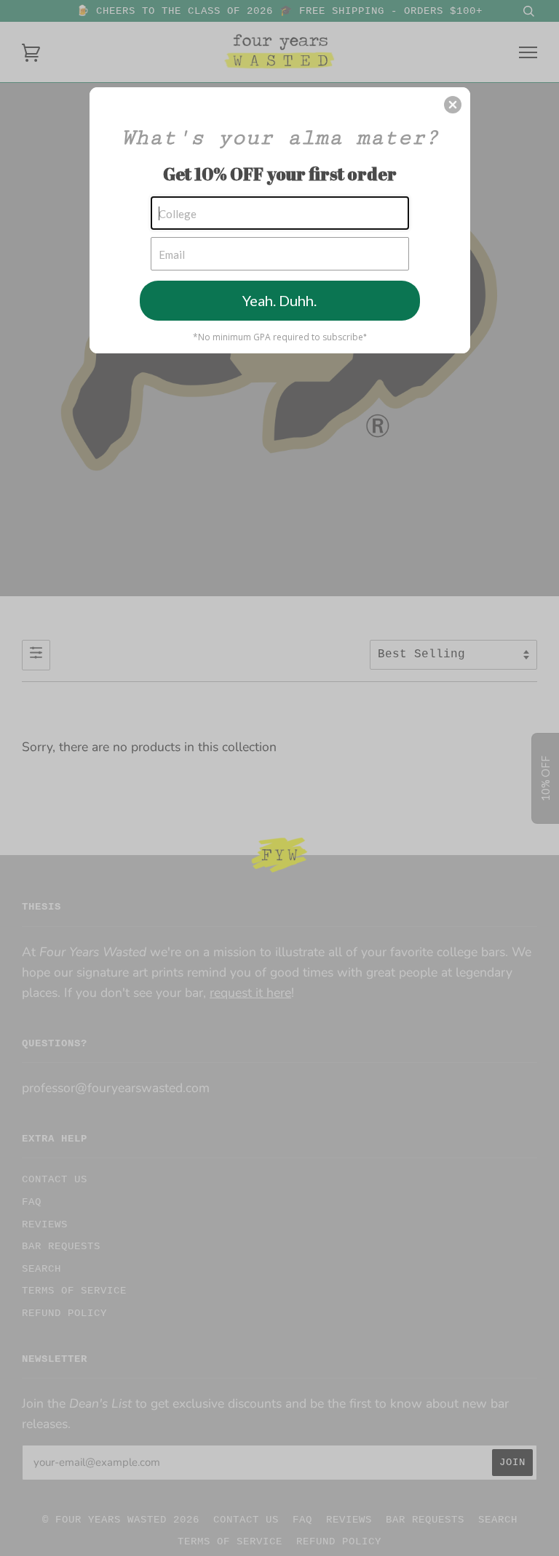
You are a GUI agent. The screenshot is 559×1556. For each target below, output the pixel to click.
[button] (452, 104)
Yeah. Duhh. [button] (279, 300)
